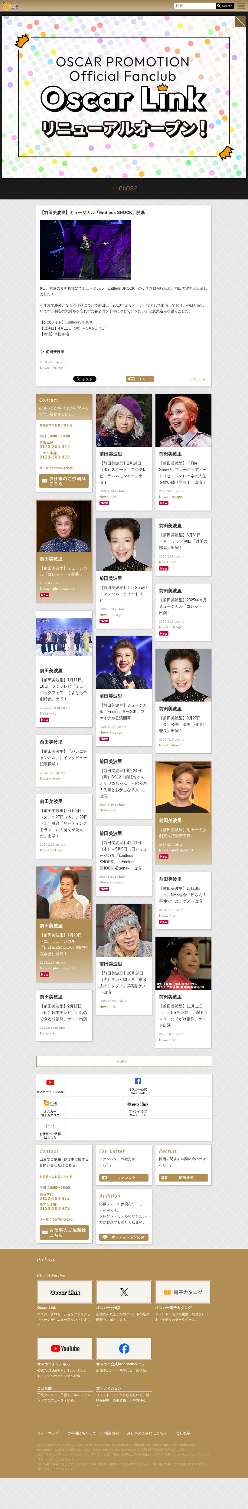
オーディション (109, 1388)
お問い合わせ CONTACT (64, 1232)
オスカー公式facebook (138, 1091)
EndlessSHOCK (79, 322)
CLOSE (197, 378)
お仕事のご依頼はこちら (50, 1135)
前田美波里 (55, 351)
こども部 (44, 1388)
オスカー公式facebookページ (120, 1364)
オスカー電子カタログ (50, 1113)
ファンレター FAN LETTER (123, 1178)
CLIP (140, 379)
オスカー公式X (108, 1308)
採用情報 (111, 1433)
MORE (124, 1061)
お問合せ (64, 481)
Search (225, 6)
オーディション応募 (123, 1237)
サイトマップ (48, 1433)
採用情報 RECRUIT (183, 1178)
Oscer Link (46, 1308)
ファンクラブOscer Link (138, 1113)
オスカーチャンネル (50, 1091)
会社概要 (183, 1433)
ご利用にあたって (81, 1433)
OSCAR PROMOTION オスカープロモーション (10, 6)
